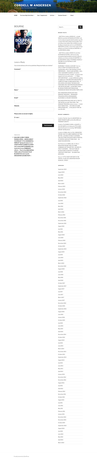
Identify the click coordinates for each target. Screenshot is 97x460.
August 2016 (61, 311)
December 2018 (62, 266)
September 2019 (62, 249)
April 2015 (60, 331)
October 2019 (61, 246)
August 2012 (61, 382)
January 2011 (61, 414)
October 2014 (61, 337)
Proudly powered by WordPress (21, 456)
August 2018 (61, 269)
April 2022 (60, 209)
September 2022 (62, 197)
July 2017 (60, 291)
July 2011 (60, 402)
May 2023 (60, 177)
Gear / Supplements (42, 15)
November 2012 (62, 380)
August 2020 (61, 234)
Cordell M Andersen (32, 5)
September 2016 (62, 308)
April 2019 (60, 260)
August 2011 (61, 400)
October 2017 (61, 283)
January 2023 (61, 189)
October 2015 (61, 320)
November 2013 (62, 351)
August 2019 (61, 251)
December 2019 (62, 243)
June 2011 (60, 405)
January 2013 (61, 374)
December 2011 (62, 394)
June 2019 (60, 257)
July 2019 (60, 254)
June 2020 (60, 237)
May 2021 (60, 232)
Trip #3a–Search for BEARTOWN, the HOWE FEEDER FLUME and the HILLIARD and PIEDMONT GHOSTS (69, 120)
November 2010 (62, 419)
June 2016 (60, 314)
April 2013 (60, 371)
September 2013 (62, 357)
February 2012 (61, 391)
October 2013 (61, 354)
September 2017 (62, 286)
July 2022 (60, 200)
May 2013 (60, 368)
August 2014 (61, 340)
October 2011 (61, 397)
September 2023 (62, 169)
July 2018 (60, 271)
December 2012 (62, 377)
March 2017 (61, 297)
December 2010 (62, 417)
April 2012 (60, 388)
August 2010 (61, 428)
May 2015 (60, 328)
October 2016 (61, 306)
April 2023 (60, 180)
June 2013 (60, 365)
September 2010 (62, 425)
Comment (17, 69)
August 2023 (61, 172)
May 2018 (60, 277)
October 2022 (61, 195)
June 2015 (60, 325)
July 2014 (60, 343)
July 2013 (60, 363)
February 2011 (61, 411)
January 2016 (61, 317)
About (72, 15)
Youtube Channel (62, 15)
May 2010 (60, 437)
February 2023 (61, 186)
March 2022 (61, 212)
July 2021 (60, 229)
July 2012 (60, 385)
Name (16, 90)
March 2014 (61, 348)
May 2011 (60, 408)
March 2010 (61, 442)
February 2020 (61, 240)
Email (16, 98)
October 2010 (61, 422)
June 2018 (60, 274)
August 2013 (61, 360)
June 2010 (60, 434)
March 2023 (61, 183)
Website (16, 106)
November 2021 (62, 220)
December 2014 (62, 334)
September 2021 (62, 223)
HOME (15, 15)
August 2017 (61, 288)
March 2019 (61, 263)
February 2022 (61, 214)
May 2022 (60, 206)
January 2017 (61, 300)
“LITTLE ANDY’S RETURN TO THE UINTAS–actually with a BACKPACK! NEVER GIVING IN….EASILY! (69, 158)
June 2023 (60, 175)
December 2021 (62, 217)
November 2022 (62, 192)
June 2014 (60, 345)
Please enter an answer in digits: (23, 113)
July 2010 (60, 431)
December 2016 (62, 303)
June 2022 (60, 203)
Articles (52, 15)
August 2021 (61, 226)
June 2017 (60, 294)
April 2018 (60, 280)
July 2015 (60, 323)
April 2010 (60, 439)
